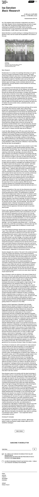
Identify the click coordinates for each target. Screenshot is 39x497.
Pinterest (4, 480)
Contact (4, 477)
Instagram (4, 478)
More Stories (19, 431)
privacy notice (16, 458)
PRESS (3, 473)
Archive (4, 475)
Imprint (4, 483)
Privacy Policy (5, 484)
